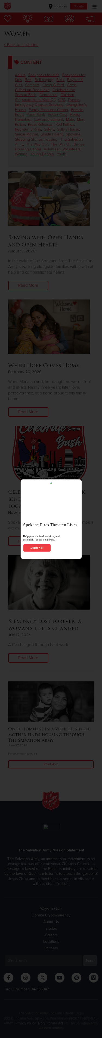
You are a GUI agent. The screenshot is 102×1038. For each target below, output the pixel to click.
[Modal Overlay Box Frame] (51, 519)
